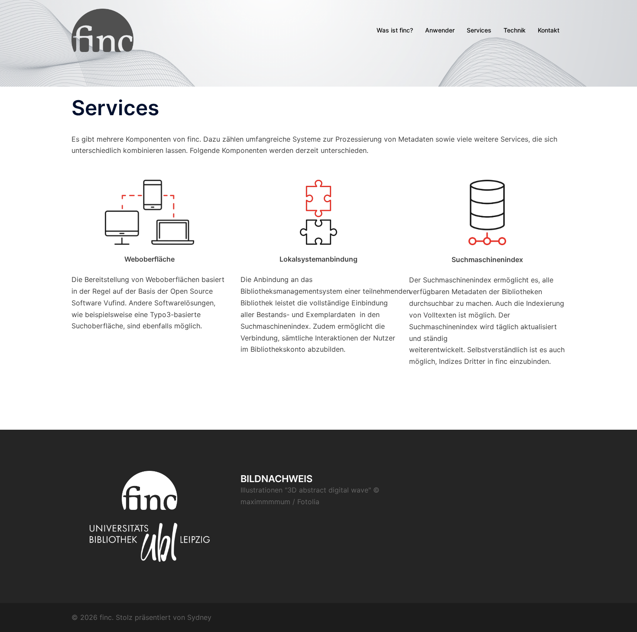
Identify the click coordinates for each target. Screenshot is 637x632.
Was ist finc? (395, 30)
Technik (515, 30)
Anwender (440, 30)
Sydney (199, 617)
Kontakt (548, 30)
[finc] (102, 29)
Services (479, 30)
